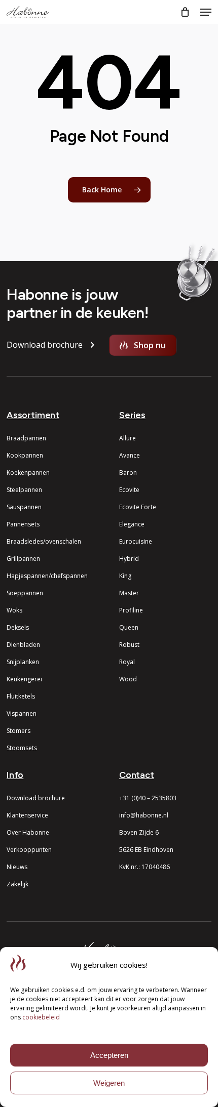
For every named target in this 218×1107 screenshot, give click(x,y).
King (125, 575)
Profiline (131, 610)
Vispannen (22, 713)
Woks (14, 610)
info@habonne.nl (143, 815)
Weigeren (109, 1083)
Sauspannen (24, 507)
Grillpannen (23, 558)
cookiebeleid (41, 1017)
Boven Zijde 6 (139, 832)
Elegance (131, 524)
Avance (129, 455)
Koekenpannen (28, 472)
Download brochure (36, 798)
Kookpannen (25, 455)
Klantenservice (27, 815)
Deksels (18, 627)
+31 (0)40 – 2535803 (147, 798)
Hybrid (129, 558)
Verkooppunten (29, 849)
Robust (129, 644)
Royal (127, 662)
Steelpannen (24, 489)
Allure (127, 438)
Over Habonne (28, 832)
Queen (128, 627)
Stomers (18, 730)
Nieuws (17, 867)
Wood (128, 679)
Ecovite (129, 489)
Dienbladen (23, 644)
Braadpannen (26, 438)
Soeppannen (25, 593)
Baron (128, 472)
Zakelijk (17, 884)
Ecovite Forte (137, 507)
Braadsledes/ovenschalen (44, 541)
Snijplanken (23, 662)
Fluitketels (21, 696)
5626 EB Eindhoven (146, 849)
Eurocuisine (135, 541)
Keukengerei (24, 679)
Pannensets (23, 524)
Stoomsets (22, 748)
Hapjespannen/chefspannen (47, 575)
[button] (205, 12)
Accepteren (109, 1055)
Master (129, 593)
